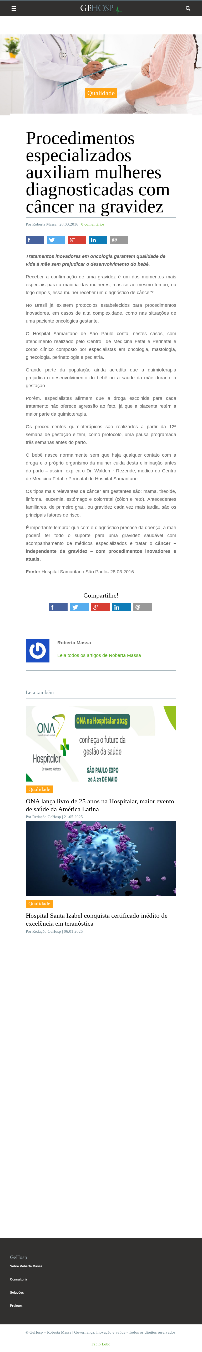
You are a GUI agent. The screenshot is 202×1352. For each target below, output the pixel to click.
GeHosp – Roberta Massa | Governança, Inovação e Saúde (101, 9)
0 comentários (92, 224)
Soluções (17, 1292)
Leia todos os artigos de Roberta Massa (99, 655)
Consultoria (18, 1279)
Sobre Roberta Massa (26, 1266)
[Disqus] (101, 1017)
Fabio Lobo (101, 1344)
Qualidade (101, 92)
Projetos (16, 1306)
